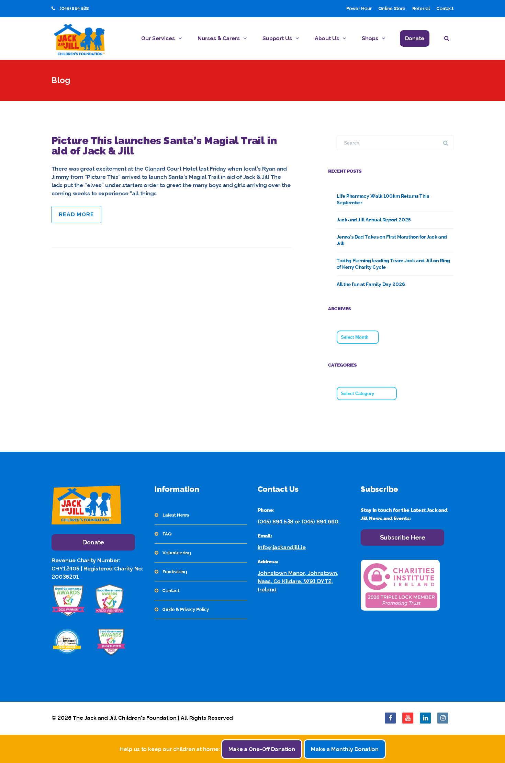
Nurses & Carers (219, 38)
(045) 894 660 (320, 521)
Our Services (158, 38)
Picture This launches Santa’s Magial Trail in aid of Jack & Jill (164, 146)
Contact (445, 8)
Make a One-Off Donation (261, 749)
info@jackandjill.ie (282, 547)
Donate (414, 38)
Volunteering (176, 552)
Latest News (175, 515)
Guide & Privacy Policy (185, 609)
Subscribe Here (402, 537)
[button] (448, 39)
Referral (421, 8)
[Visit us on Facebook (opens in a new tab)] (390, 718)
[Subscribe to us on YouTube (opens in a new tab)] (407, 718)
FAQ (166, 533)
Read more (76, 214)
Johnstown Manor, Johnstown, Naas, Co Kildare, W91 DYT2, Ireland (298, 581)
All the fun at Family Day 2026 (371, 284)
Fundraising (174, 571)
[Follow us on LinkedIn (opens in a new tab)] (425, 718)
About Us (327, 38)
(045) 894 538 (275, 521)
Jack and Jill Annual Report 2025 (374, 219)
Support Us (277, 38)
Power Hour (359, 8)
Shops (370, 38)
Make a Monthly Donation (345, 749)
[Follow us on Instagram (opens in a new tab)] (442, 718)
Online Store (392, 8)
